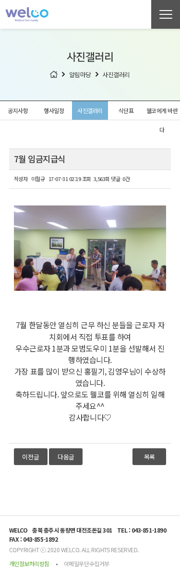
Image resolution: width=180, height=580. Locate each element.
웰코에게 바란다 (162, 113)
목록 (149, 456)
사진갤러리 (90, 110)
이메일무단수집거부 (86, 563)
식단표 (126, 110)
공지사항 (18, 110)
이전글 (30, 456)
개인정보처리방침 (29, 563)
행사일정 (54, 110)
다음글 (66, 456)
